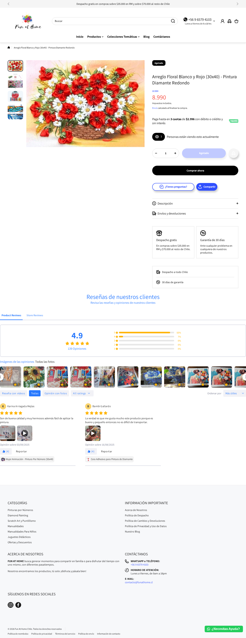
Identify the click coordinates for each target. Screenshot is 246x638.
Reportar (21, 451)
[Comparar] (229, 21)
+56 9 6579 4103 (199, 19)
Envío (155, 107)
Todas (34, 393)
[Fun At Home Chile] (27, 21)
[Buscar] (173, 21)
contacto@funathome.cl (139, 582)
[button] (10, 4)
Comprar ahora (195, 170)
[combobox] (115, 21)
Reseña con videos (13, 393)
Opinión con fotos (56, 393)
